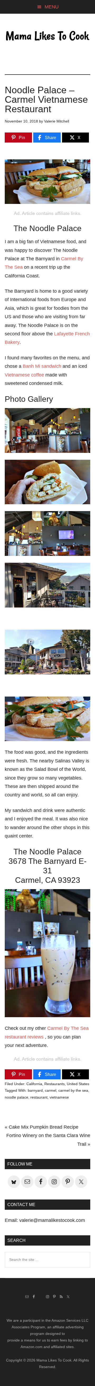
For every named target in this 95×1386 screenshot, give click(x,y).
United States (78, 1084)
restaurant (39, 1097)
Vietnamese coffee (24, 375)
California (34, 1084)
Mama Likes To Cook (47, 36)
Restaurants (54, 1084)
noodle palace (16, 1097)
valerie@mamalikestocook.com (52, 1220)
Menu (52, 6)
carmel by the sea (73, 1090)
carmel (50, 1090)
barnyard (35, 1090)
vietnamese (59, 1097)
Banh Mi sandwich (42, 366)
